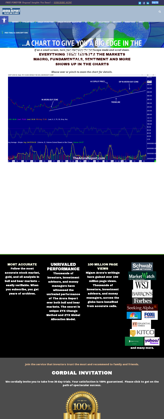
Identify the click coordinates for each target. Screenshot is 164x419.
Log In (155, 3)
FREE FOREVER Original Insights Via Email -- (39, 3)
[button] (4, 20)
